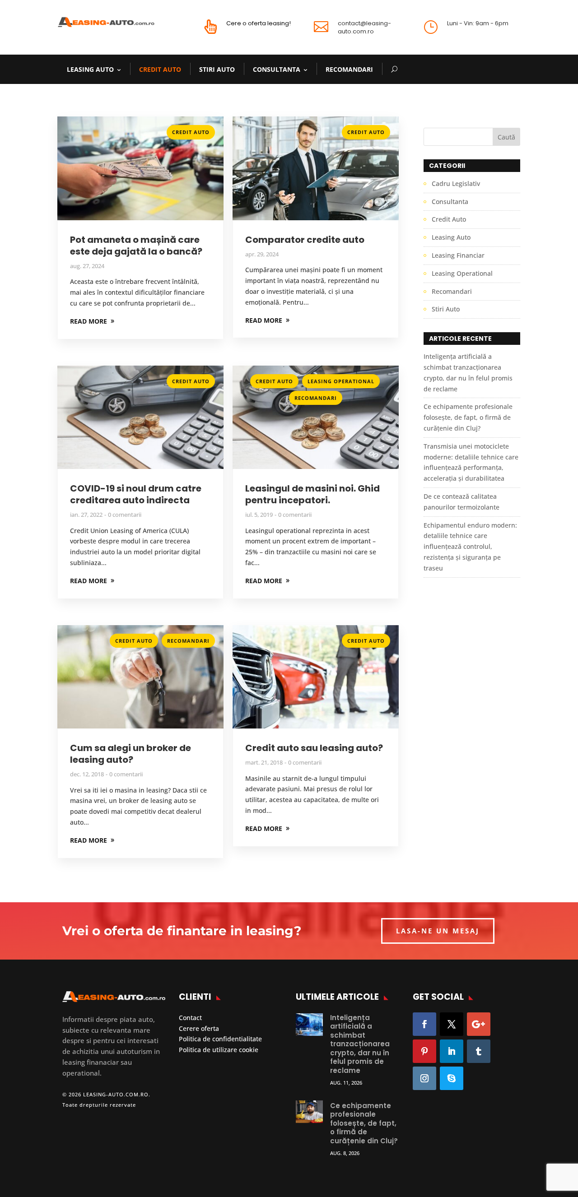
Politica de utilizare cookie (218, 1049)
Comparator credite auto (304, 239)
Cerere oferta (199, 1028)
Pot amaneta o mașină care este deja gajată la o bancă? (136, 245)
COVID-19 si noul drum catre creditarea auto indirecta (135, 494)
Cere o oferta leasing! (258, 23)
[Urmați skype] (451, 1078)
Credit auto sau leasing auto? (314, 748)
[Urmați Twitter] (451, 1024)
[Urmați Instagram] (424, 1078)
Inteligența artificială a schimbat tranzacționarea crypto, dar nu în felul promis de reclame (360, 1044)
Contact (190, 1017)
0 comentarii (124, 514)
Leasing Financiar (458, 255)
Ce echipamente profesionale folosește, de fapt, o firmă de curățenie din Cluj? (468, 417)
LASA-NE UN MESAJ (438, 930)
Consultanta (276, 69)
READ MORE (88, 321)
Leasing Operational (341, 381)
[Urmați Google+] (478, 1024)
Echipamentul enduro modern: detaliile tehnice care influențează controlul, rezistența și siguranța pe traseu (470, 546)
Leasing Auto (90, 69)
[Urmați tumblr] (478, 1051)
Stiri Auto (217, 69)
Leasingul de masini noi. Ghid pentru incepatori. (312, 494)
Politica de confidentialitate (220, 1039)
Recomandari (349, 69)
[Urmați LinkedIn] (451, 1051)
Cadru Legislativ (456, 183)
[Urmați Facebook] (424, 1024)
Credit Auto (160, 69)
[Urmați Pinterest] (424, 1051)
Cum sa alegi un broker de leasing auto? (130, 754)
